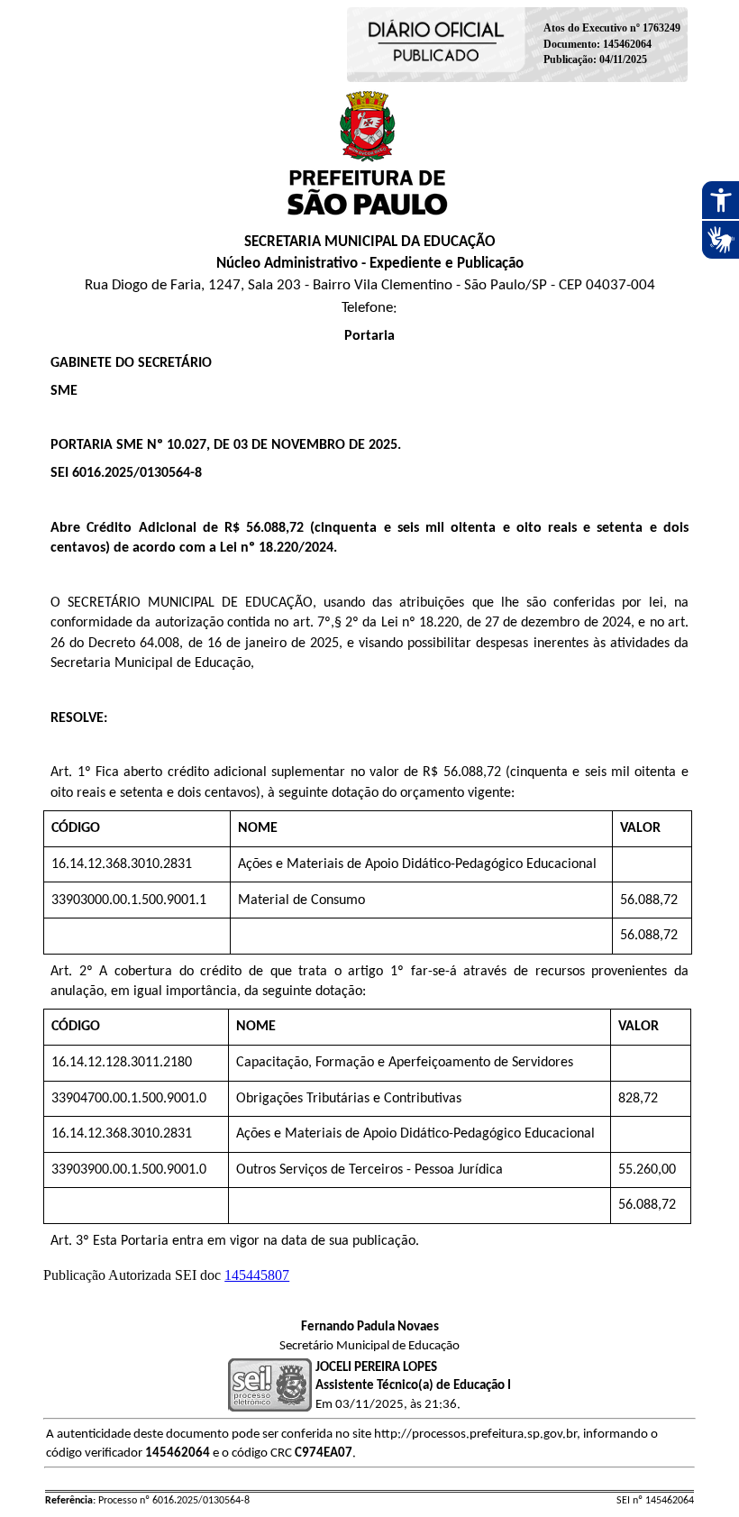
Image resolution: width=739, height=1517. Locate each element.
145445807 (256, 1275)
